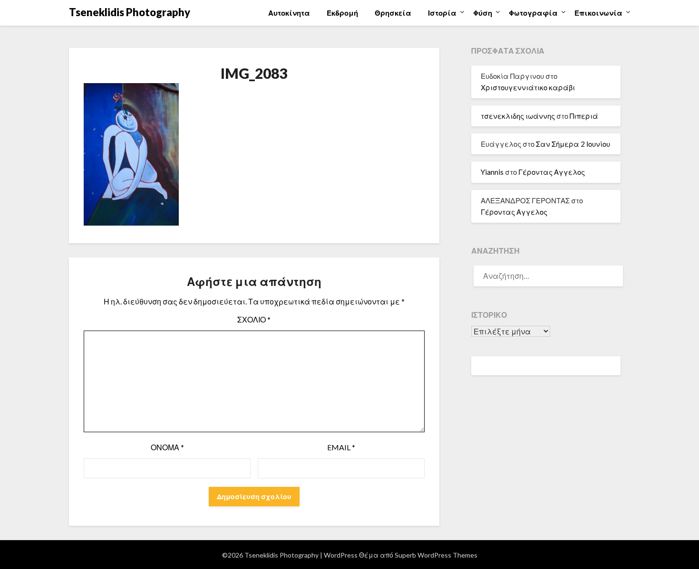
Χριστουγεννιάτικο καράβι (528, 87)
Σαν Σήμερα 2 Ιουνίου (573, 144)
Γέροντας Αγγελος (551, 172)
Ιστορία (442, 13)
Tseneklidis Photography (129, 12)
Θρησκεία (393, 13)
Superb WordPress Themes (436, 555)
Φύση (482, 13)
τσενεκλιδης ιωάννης (518, 116)
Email (341, 447)
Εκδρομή (342, 13)
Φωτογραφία (533, 13)
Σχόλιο (254, 319)
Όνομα (167, 447)
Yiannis (492, 172)
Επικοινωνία (598, 13)
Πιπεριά (584, 116)
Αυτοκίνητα (289, 13)
